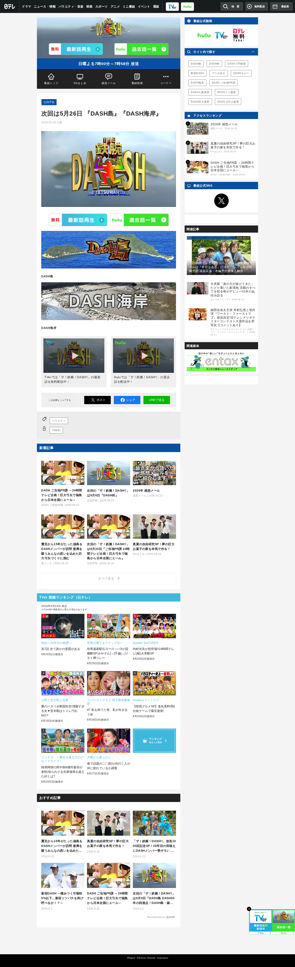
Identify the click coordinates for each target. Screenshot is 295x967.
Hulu (139, 219)
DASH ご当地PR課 (223, 82)
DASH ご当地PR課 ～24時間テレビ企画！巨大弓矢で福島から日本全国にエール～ (107, 898)
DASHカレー (241, 73)
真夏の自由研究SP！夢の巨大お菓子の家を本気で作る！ (108, 843)
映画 (89, 6)
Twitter (221, 201)
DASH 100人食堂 (228, 101)
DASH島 (196, 63)
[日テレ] (9, 6)
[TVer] (172, 6)
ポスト (101, 400)
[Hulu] (141, 49)
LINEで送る (157, 400)
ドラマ (26, 6)
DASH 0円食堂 (236, 63)
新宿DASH (197, 73)
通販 (156, 6)
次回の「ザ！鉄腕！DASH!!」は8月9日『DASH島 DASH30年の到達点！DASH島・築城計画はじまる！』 (154, 898)
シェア (130, 400)
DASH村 (214, 63)
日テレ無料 (238, 35)
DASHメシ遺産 (226, 92)
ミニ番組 (129, 6)
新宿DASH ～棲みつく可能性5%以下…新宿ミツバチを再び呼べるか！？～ (62, 898)
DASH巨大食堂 (200, 101)
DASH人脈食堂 (200, 92)
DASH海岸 (197, 82)
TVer (78, 219)
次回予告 (49, 102)
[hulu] (187, 6)
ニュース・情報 (45, 6)
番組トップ (51, 83)
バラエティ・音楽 (71, 6)
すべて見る (107, 578)
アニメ (115, 6)
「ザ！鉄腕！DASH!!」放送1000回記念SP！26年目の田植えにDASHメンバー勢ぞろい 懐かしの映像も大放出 (154, 846)
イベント (144, 6)
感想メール (109, 83)
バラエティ (59, 420)
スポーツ (101, 6)
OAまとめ (80, 83)
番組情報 (137, 83)
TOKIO (56, 430)
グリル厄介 (218, 73)
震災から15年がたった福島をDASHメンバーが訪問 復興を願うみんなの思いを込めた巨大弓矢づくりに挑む (61, 846)
